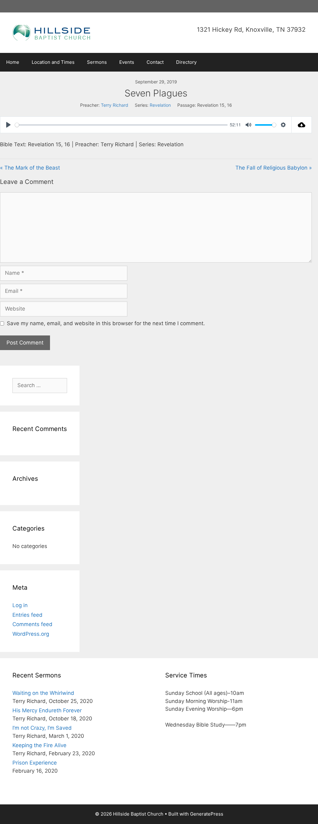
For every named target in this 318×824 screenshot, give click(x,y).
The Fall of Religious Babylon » (273, 168)
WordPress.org (30, 634)
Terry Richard (114, 105)
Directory (186, 62)
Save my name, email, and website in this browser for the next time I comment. (106, 323)
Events (126, 62)
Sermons (97, 62)
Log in (20, 605)
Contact (155, 62)
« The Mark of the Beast (30, 168)
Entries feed (27, 615)
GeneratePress (206, 814)
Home (12, 62)
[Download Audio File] (302, 124)
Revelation (160, 105)
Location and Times (53, 62)
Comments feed (32, 624)
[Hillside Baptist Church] (51, 32)
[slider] (121, 125)
